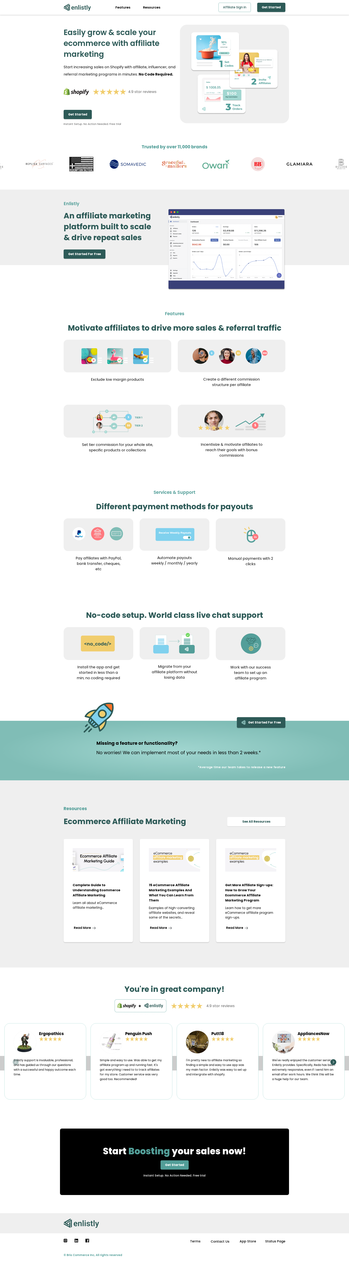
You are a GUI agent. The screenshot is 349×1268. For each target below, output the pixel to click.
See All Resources (256, 821)
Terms (195, 1241)
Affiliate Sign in (234, 7)
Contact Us (220, 1241)
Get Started (271, 7)
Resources (151, 7)
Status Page (275, 1241)
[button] (16, 1062)
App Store (248, 1241)
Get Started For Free (84, 254)
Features (122, 7)
